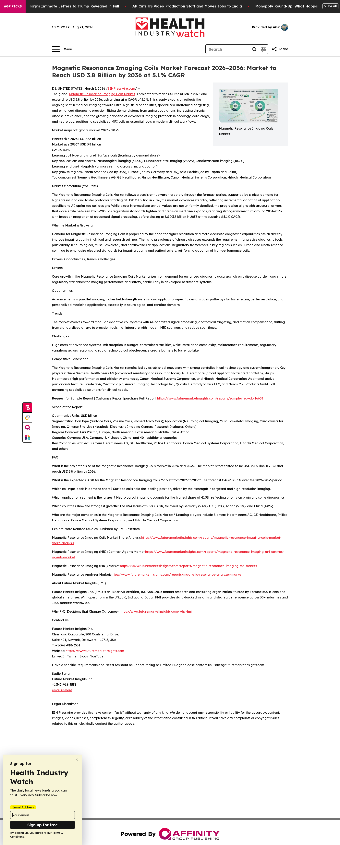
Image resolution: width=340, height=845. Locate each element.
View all (330, 6)
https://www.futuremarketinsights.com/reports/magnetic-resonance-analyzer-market (176, 574)
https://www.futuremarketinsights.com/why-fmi (155, 611)
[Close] (77, 759)
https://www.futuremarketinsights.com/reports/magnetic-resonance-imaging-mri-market (188, 566)
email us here (62, 690)
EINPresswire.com (121, 88)
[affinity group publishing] (27, 427)
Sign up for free (42, 824)
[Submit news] (27, 408)
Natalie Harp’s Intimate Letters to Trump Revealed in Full (66, 6)
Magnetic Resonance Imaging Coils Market (102, 94)
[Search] (254, 49)
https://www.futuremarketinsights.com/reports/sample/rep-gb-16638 (210, 398)
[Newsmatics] (27, 437)
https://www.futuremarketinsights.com (95, 651)
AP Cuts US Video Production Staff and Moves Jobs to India (187, 6)
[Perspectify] (27, 417)
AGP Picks (13, 6)
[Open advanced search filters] (263, 49)
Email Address (23, 807)
